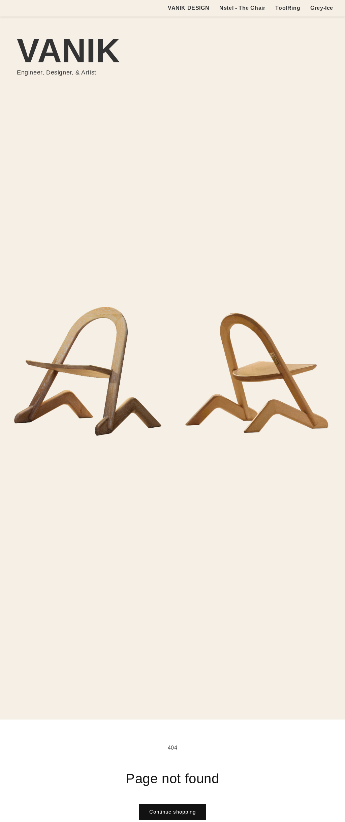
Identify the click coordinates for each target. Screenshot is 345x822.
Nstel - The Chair (242, 8)
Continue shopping (172, 812)
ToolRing (287, 8)
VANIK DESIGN (188, 8)
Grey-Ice (321, 8)
